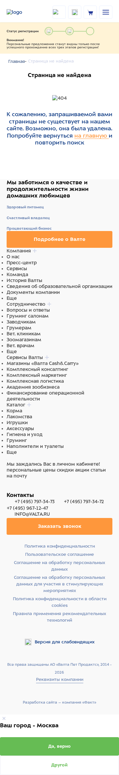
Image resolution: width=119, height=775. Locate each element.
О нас (13, 256)
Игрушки (17, 422)
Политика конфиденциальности (59, 546)
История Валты (24, 280)
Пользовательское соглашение (59, 554)
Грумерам (19, 327)
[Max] (18, 488)
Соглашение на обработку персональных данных (59, 566)
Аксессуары (20, 428)
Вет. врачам (20, 345)
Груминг (17, 440)
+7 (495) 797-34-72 (83, 501)
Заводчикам (21, 321)
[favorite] (74, 12)
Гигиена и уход (25, 434)
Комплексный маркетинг (37, 375)
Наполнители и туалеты (35, 446)
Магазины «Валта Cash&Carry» (43, 363)
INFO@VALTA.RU (31, 514)
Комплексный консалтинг (37, 369)
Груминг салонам (28, 316)
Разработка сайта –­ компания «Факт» (59, 702)
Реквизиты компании (59, 679)
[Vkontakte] (25, 488)
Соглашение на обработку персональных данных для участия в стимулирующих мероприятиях (59, 584)
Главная (16, 61)
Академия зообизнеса (33, 387)
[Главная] (21, 12)
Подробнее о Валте (59, 239)
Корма (14, 410)
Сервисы (17, 268)
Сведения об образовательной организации (59, 286)
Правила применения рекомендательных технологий (59, 617)
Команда (17, 274)
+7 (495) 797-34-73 (34, 501)
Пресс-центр (22, 262)
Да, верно (59, 746)
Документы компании (33, 292)
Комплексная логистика (35, 381)
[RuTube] (11, 488)
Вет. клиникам (24, 333)
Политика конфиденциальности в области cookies (59, 602)
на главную (91, 136)
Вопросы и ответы (28, 310)
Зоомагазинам (24, 339)
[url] (90, 12)
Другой (59, 764)
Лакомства (19, 416)
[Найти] (59, 12)
